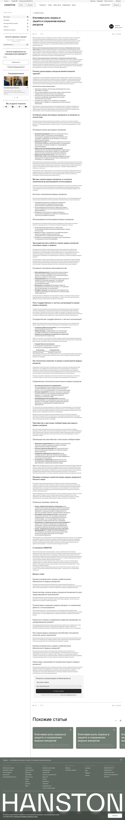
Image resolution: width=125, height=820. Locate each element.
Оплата (45, 779)
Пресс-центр (57, 5)
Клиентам (92, 1)
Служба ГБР (14, 1)
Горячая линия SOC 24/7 (25, 1)
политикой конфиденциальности (68, 695)
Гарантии (45, 777)
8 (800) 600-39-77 (109, 768)
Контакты (118, 1)
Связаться (116, 5)
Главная (5, 760)
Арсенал (27, 783)
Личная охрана (7, 772)
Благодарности (47, 785)
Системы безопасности (9, 777)
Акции (74, 5)
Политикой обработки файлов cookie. (26, 816)
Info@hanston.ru (108, 770)
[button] (116, 720)
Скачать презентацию (49, 788)
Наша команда (29, 770)
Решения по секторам (49, 768)
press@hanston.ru (8, 44)
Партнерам (100, 1)
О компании (28, 768)
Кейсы (50, 5)
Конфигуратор (66, 5)
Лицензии (45, 783)
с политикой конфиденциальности (15, 67)
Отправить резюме (70, 770)
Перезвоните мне (109, 772)
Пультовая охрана (8, 770)
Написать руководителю (111, 774)
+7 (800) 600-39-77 (105, 5)
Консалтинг (6, 774)
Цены (26, 785)
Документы (46, 781)
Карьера (67, 768)
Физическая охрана (8, 768)
